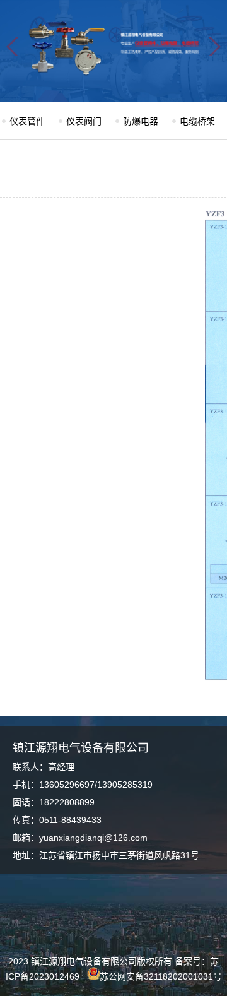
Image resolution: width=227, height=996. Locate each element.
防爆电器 (140, 121)
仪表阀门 (84, 121)
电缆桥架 (197, 121)
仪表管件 (27, 121)
